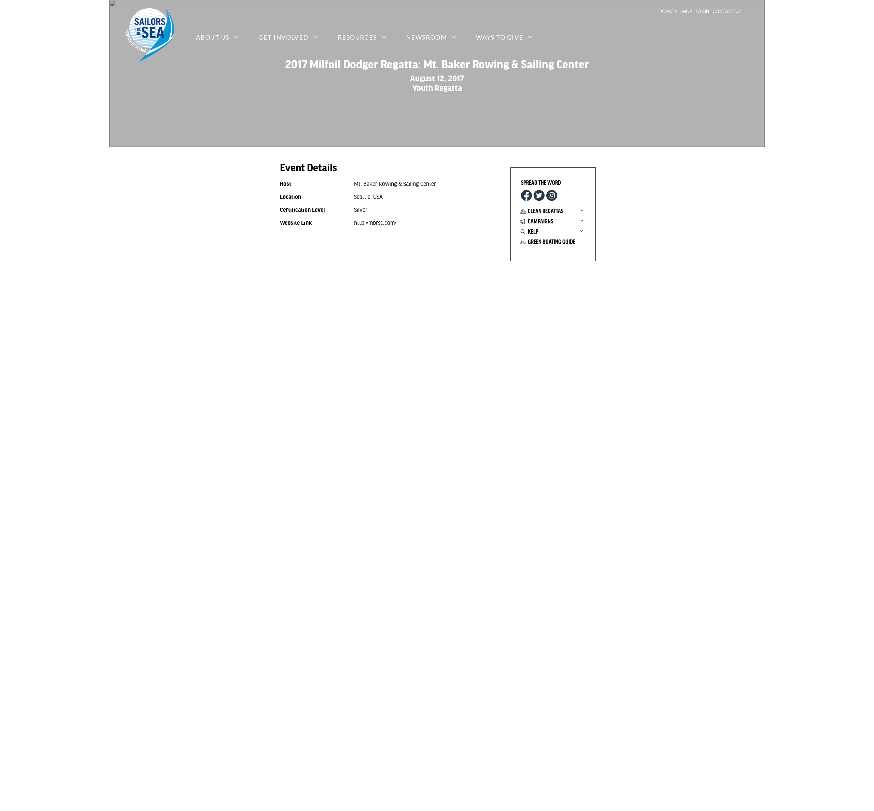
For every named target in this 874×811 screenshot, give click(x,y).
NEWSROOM (426, 37)
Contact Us (727, 11)
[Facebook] (526, 195)
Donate (668, 11)
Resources (357, 37)
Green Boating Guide (551, 242)
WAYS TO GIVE (499, 37)
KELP (533, 232)
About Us (212, 37)
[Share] (551, 195)
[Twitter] (539, 195)
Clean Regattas (545, 211)
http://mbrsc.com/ (375, 222)
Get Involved (283, 37)
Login (702, 11)
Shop (686, 11)
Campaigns (540, 221)
